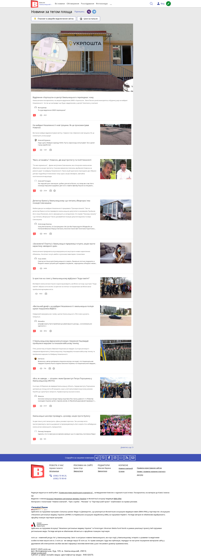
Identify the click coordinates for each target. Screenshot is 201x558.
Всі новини (60, 3)
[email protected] (38, 553)
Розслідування (87, 3)
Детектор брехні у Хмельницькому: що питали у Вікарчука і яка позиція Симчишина (61, 201)
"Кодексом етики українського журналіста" (76, 492)
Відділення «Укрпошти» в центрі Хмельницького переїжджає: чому (63, 97)
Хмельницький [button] (45, 4)
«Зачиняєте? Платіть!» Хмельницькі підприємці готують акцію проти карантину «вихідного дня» (64, 244)
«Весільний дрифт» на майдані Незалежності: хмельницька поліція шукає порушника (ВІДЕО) (63, 307)
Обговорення (73, 3)
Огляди (121, 471)
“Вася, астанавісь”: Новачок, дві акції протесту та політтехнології (62, 160)
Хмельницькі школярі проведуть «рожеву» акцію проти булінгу (61, 416)
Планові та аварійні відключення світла (56, 18)
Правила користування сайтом (149, 468)
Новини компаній (126, 468)
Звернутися (78, 471)
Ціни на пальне (91, 18)
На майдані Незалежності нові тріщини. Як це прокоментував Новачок (61, 126)
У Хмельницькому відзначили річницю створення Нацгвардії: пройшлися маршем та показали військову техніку (61, 342)
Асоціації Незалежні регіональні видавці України (66, 499)
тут (32, 496)
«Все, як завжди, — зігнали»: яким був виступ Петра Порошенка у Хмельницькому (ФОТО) (62, 379)
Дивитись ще (127, 447)
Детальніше (54, 471)
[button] (79, 11)
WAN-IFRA (117, 499)
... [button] (111, 4)
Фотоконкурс (102, 3)
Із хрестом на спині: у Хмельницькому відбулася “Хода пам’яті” (61, 278)
